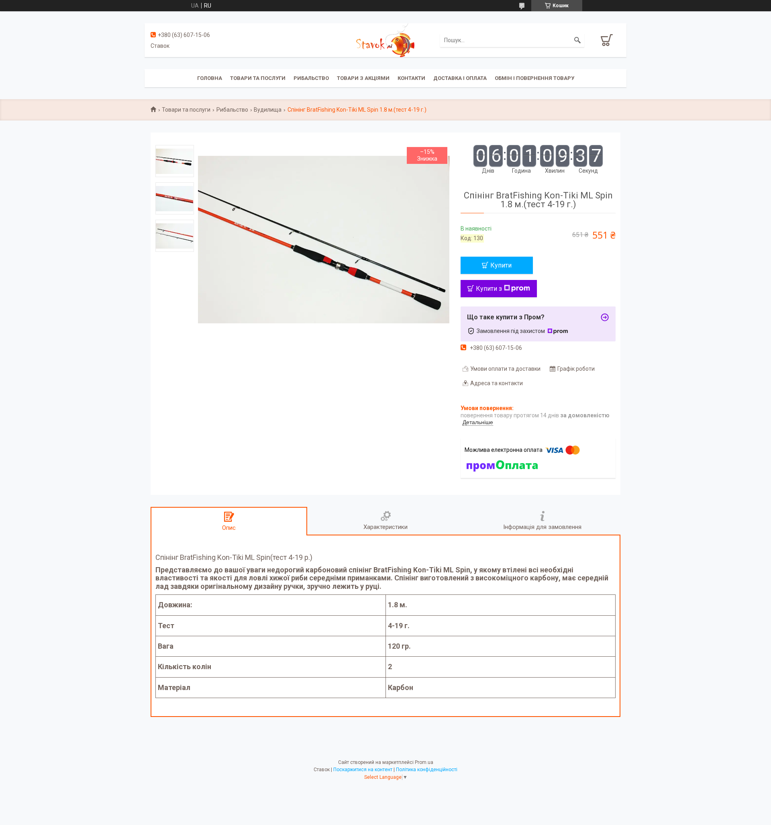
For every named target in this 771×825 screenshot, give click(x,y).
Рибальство (311, 78)
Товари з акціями (363, 78)
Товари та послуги (258, 78)
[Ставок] (385, 40)
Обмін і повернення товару (534, 78)
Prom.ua (424, 762)
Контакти (411, 78)
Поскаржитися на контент (362, 769)
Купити (501, 265)
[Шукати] (577, 40)
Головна (209, 78)
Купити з (489, 288)
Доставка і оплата (460, 78)
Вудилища (267, 109)
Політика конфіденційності (426, 769)
